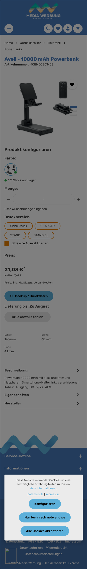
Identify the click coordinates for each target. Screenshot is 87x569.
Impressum (73, 541)
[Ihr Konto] (67, 28)
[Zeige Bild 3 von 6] (73, 115)
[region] (43, 107)
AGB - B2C (35, 541)
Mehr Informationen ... (44, 488)
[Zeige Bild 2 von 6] (73, 111)
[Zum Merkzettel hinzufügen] (72, 84)
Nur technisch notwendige (45, 517)
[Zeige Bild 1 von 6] (73, 107)
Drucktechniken (31, 548)
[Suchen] (48, 28)
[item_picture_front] (43, 107)
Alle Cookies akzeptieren (45, 531)
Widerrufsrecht (56, 548)
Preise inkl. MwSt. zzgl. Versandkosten (28, 282)
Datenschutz (15, 541)
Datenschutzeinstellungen (43, 554)
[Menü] (8, 28)
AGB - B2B (54, 541)
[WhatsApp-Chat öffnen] (11, 556)
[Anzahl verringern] (8, 199)
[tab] (42, 378)
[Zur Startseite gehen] (43, 11)
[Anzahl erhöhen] (78, 199)
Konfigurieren (44, 504)
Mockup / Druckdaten (31, 296)
